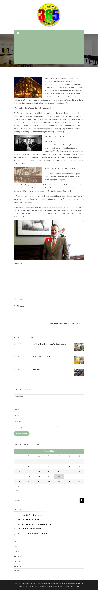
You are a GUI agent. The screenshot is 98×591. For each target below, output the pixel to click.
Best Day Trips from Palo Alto (29, 519)
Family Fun (17, 566)
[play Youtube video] (49, 240)
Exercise (17, 561)
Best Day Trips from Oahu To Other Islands (49, 344)
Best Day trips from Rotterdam (29, 529)
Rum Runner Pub (39, 370)
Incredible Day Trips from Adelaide (31, 515)
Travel (16, 571)
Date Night (18, 556)
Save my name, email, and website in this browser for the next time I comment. (42, 427)
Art (15, 547)
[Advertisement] (49, 49)
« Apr (16, 490)
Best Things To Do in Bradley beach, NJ (32, 533)
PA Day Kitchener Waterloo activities (47, 357)
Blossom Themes (46, 586)
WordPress (65, 586)
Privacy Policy (74, 586)
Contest (17, 552)
